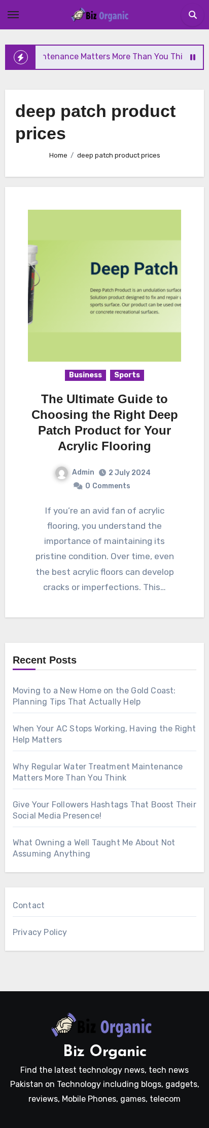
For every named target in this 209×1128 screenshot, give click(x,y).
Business (85, 375)
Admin (83, 472)
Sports (127, 375)
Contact (29, 905)
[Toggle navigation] (13, 15)
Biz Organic (105, 1052)
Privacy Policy (40, 932)
